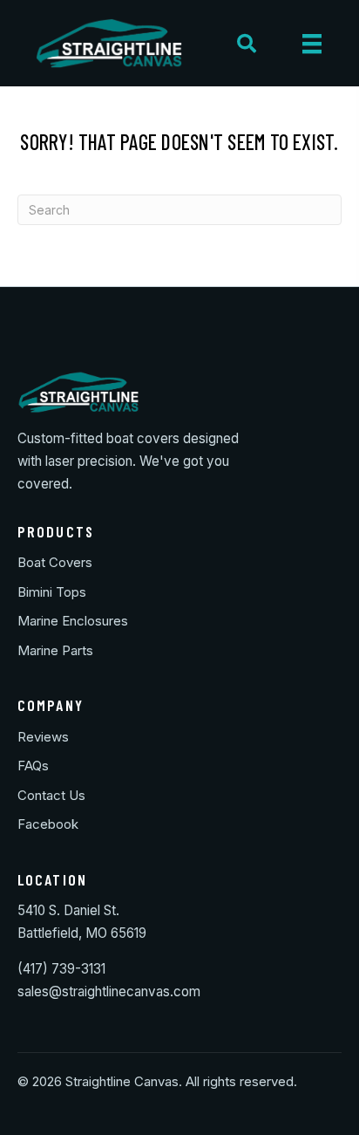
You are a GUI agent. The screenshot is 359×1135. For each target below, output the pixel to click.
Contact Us (51, 795)
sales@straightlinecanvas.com (108, 991)
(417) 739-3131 (61, 969)
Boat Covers (54, 562)
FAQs (33, 765)
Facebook (47, 824)
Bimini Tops (51, 592)
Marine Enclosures (72, 620)
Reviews (43, 736)
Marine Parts (55, 650)
